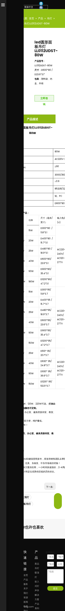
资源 (26, 597)
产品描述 (32, 119)
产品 (26, 579)
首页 (26, 575)
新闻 (26, 602)
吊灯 (37, 568)
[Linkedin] (41, 4)
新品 (37, 563)
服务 (26, 584)
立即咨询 (44, 98)
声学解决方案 (37, 595)
